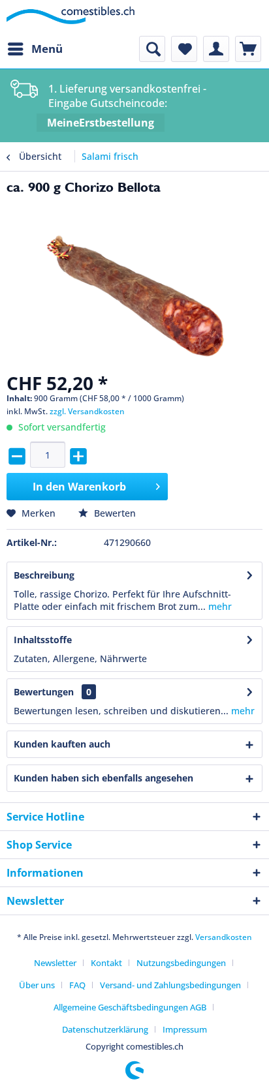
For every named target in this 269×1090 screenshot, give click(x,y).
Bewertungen (44, 692)
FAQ (77, 985)
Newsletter (55, 963)
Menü (47, 48)
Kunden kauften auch (62, 744)
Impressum (185, 1029)
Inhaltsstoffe (43, 639)
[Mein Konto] (216, 49)
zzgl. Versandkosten (87, 411)
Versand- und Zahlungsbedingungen (170, 985)
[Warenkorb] (248, 49)
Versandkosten (223, 937)
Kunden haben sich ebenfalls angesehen (103, 778)
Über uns (37, 985)
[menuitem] (34, 49)
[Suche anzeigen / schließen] (152, 49)
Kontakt (106, 963)
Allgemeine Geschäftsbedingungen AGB (130, 1007)
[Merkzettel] (184, 49)
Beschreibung (44, 575)
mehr (219, 606)
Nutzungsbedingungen (181, 963)
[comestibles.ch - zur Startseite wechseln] (70, 18)
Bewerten (113, 513)
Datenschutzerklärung (105, 1029)
